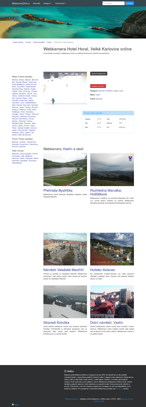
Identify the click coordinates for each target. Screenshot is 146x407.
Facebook (119, 388)
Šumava (15, 146)
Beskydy (15, 142)
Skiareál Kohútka (56, 322)
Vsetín (49, 42)
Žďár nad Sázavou (24, 135)
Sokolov (15, 121)
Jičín (35, 93)
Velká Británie (17, 163)
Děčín (14, 86)
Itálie (22, 156)
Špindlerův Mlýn (17, 123)
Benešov (15, 80)
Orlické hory (33, 144)
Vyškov (27, 132)
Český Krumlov (31, 84)
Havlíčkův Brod (17, 89)
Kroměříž (15, 100)
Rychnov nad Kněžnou (20, 118)
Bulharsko (15, 153)
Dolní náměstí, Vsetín (106, 322)
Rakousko (29, 158)
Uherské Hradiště (23, 128)
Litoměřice (15, 102)
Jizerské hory (31, 142)
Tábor (34, 123)
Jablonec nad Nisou (19, 93)
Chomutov (26, 91)
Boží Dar (35, 80)
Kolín (30, 98)
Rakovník (35, 114)
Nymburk (34, 105)
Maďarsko (28, 156)
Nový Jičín (26, 105)
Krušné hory (24, 144)
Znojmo (14, 135)
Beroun (21, 80)
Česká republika (39, 42)
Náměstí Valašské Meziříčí (63, 269)
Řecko (36, 158)
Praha (23, 112)
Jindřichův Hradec (24, 96)
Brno (13, 82)
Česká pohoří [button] (60, 3)
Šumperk (27, 123)
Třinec (14, 128)
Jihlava (14, 96)
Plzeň (34, 109)
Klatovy (25, 98)
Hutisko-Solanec (102, 269)
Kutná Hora (23, 100)
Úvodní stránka (18, 42)
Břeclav (25, 82)
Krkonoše (15, 144)
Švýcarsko (32, 160)
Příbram (28, 114)
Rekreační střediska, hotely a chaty (110, 91)
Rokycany (15, 116)
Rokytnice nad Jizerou (28, 116)
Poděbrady (16, 112)
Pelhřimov (22, 109)
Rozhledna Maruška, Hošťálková (106, 192)
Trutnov (26, 125)
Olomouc (15, 107)
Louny (22, 102)
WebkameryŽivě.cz (21, 3)
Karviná (19, 98)
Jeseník (29, 93)
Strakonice (22, 121)
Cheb (20, 91)
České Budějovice (18, 84)
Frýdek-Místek (31, 86)
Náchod (19, 105)
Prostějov (15, 114)
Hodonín (27, 89)
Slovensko (15, 160)
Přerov (22, 114)
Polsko (22, 158)
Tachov (14, 125)
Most (14, 105)
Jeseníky (22, 142)
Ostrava (28, 107)
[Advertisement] (24, 59)
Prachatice (29, 112)
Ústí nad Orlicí (23, 130)
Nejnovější (36, 3)
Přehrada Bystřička (57, 190)
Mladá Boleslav (31, 102)
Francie (35, 153)
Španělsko (24, 160)
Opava (21, 107)
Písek (29, 109)
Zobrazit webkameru (99, 73)
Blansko (28, 80)
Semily (31, 118)
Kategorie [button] (47, 3)
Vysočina (22, 146)
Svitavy (29, 121)
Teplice (20, 125)
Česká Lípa (33, 82)
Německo (15, 158)
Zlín (32, 132)
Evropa (28, 42)
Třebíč (32, 125)
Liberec (31, 100)
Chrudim (34, 91)
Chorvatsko (16, 156)
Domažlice (21, 86)
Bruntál (18, 82)
